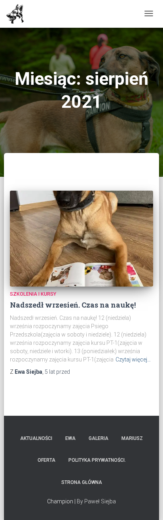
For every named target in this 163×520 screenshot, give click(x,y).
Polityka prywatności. (97, 460)
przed (57, 372)
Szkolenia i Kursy (33, 294)
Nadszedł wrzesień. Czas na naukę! (73, 305)
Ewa (70, 438)
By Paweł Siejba (96, 501)
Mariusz (132, 438)
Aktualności (36, 438)
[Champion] (15, 14)
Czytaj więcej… (133, 359)
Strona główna (81, 482)
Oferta (46, 460)
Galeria (98, 438)
